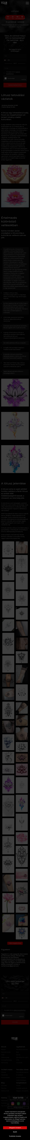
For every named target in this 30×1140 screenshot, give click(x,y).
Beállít (15, 1132)
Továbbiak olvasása (15, 1136)
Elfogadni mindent (15, 1127)
